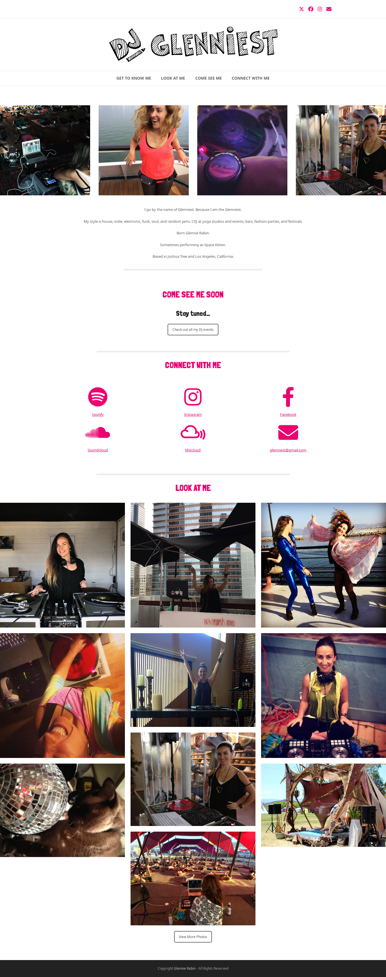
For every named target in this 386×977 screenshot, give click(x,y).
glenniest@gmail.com (288, 450)
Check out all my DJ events (193, 329)
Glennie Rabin (185, 968)
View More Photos (193, 936)
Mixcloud (193, 450)
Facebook (288, 414)
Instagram (193, 414)
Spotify (98, 414)
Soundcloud (98, 450)
